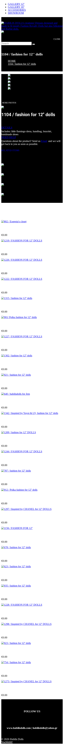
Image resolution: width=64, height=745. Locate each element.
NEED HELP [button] (8, 137)
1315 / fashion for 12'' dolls (16, 305)
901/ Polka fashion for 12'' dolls (18, 324)
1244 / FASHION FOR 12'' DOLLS (21, 458)
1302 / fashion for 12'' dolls (16, 362)
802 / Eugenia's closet (13, 228)
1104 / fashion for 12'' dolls (22, 64)
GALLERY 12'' (16, 4)
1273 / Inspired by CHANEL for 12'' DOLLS (26, 688)
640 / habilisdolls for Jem (15, 401)
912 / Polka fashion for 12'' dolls (19, 496)
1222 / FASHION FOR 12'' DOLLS (21, 286)
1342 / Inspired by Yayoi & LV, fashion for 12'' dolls (29, 420)
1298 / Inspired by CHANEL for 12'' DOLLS (26, 631)
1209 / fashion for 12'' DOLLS (18, 439)
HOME (12, 61)
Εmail (44, 141)
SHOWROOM (16, 13)
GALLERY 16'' (16, 7)
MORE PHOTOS (9, 103)
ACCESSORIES (17, 10)
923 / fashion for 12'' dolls (15, 650)
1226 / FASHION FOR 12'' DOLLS (21, 266)
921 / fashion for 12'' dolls (15, 381)
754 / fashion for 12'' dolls (15, 669)
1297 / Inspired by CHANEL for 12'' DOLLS (26, 516)
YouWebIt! (7, 742)
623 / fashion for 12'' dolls (15, 573)
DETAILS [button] (6, 127)
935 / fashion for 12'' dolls (15, 592)
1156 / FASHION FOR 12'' (16, 535)
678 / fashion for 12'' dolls (15, 554)
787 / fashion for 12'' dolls (15, 477)
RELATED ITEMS (11, 150)
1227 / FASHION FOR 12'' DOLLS (21, 343)
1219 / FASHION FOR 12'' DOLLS (21, 247)
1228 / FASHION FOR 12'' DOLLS (21, 612)
